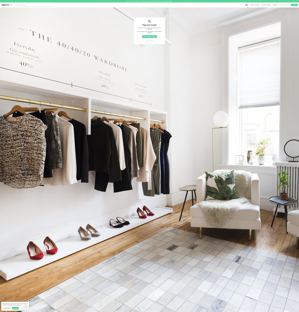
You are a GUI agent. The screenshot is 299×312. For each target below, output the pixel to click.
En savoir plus (7, 308)
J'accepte (15, 308)
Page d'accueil (149, 40)
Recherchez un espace (150, 36)
